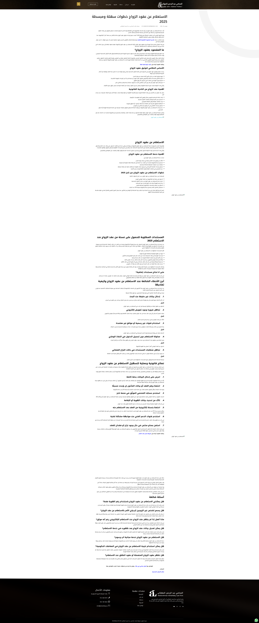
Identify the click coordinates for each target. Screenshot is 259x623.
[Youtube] (174, 606)
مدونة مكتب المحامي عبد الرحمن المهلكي (129, 26)
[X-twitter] (177, 606)
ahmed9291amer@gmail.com (150, 26)
